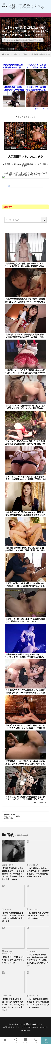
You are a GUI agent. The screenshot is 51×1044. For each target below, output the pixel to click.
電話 (35, 1042)
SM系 (39, 40)
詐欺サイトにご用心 (12, 816)
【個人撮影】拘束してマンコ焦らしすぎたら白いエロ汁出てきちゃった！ (38, 915)
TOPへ (46, 1042)
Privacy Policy (9, 815)
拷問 (34, 40)
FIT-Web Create (31, 1027)
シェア (15, 1042)
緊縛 (30, 40)
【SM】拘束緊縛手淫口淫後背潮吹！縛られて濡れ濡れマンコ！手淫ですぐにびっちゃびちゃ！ (38, 1003)
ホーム (5, 1042)
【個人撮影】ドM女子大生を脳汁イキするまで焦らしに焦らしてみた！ (13, 960)
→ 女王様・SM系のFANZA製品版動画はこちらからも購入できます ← (25, 165)
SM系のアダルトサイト (32, 1024)
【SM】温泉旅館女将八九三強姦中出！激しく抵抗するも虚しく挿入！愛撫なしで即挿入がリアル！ (38, 872)
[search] (44, 220)
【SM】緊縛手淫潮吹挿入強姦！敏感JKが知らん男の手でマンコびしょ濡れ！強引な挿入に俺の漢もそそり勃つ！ (38, 960)
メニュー (25, 1042)
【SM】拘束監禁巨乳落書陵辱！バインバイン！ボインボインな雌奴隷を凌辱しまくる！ (13, 917)
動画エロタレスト (41, 109)
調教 (20, 40)
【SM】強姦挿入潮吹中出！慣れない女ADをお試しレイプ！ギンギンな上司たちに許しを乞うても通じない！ (13, 1004)
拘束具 (25, 40)
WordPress (25, 1030)
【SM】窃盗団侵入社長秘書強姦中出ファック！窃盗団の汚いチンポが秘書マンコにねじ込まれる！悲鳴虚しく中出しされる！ (13, 873)
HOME (7, 54)
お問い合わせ (9, 818)
